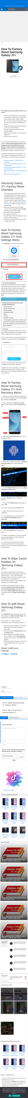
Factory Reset (4, 688)
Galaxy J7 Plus (4, 692)
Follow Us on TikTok (9, 790)
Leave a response (14, 717)
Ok (10, 1095)
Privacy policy (16, 1095)
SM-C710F (10, 692)
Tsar (14, 75)
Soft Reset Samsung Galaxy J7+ (12, 174)
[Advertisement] (14, 26)
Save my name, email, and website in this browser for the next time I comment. (13, 750)
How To (9, 688)
